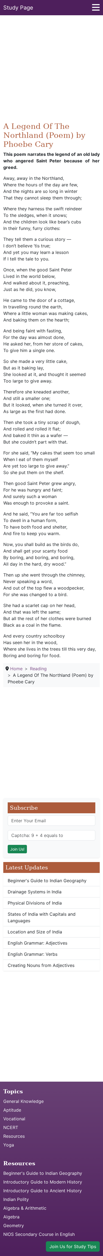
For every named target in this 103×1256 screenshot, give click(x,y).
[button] (96, 9)
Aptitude (12, 1110)
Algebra (11, 1216)
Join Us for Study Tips (72, 1246)
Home (16, 668)
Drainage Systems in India (35, 891)
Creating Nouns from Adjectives (41, 965)
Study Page (18, 7)
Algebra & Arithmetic (24, 1208)
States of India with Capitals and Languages (42, 917)
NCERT (10, 1127)
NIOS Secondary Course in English (39, 1234)
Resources (14, 1136)
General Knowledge (23, 1101)
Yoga (8, 1145)
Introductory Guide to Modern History (42, 1182)
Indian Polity (16, 1199)
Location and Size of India (35, 932)
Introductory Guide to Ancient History (42, 1190)
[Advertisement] (51, 71)
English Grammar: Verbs (32, 954)
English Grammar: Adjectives (37, 943)
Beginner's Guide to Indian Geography (47, 880)
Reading (38, 668)
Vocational (14, 1118)
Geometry (13, 1225)
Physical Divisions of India (35, 903)
